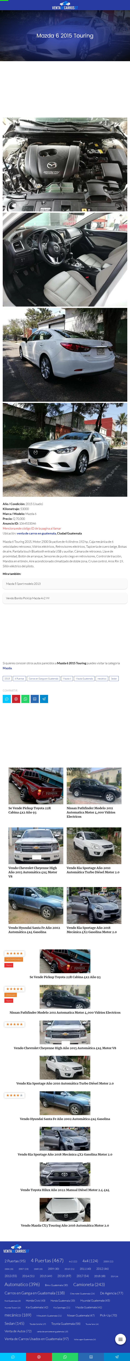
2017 (83, 1276)
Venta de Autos (18, 1331)
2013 (11, 1276)
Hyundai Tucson (12, 1307)
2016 (64, 1276)
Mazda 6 (67, 678)
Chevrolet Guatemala (82, 1293)
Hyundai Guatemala (95, 1300)
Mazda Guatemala (84, 678)
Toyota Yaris (92, 1324)
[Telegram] (44, 699)
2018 (99, 1276)
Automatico (22, 1284)
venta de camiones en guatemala (52, 1331)
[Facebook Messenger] (7, 699)
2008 (38, 1269)
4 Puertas (19, 678)
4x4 (90, 1261)
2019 (114, 1276)
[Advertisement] (65, 90)
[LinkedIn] (35, 699)
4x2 (73, 1261)
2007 (24, 1269)
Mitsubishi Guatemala (49, 1315)
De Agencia (111, 1293)
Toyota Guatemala (65, 1323)
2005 (108, 1261)
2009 (53, 1268)
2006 (9, 1269)
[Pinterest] (16, 699)
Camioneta (89, 1284)
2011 (85, 1268)
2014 (28, 1276)
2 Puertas (15, 1261)
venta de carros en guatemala (36, 533)
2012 (102, 1268)
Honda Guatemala (63, 1300)
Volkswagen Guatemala (85, 1339)
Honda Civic (35, 1300)
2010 (69, 1269)
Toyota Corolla (38, 1324)
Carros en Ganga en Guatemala (43, 678)
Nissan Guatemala (81, 1315)
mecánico (102, 678)
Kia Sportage (61, 1307)
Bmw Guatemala (56, 1285)
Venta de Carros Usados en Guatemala (37, 1339)
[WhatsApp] (25, 699)
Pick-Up (108, 1315)
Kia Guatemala (37, 1307)
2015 (7, 678)
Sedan (114, 678)
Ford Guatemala (13, 1301)
